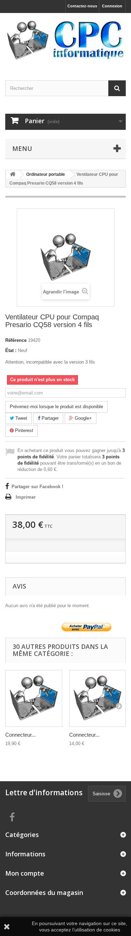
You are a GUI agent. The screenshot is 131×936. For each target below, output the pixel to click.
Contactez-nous (82, 6)
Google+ (82, 418)
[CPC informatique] (65, 40)
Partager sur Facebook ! (37, 486)
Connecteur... (20, 735)
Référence (16, 340)
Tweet (20, 418)
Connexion (112, 6)
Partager (49, 418)
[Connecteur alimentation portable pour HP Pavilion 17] (33, 698)
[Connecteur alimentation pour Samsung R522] (97, 698)
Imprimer (26, 497)
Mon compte (24, 873)
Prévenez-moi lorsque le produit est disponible (56, 406)
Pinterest (23, 430)
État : (10, 350)
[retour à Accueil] (12, 174)
